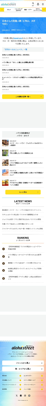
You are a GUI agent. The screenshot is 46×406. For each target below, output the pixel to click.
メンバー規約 (27, 389)
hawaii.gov (18, 38)
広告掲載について (6, 380)
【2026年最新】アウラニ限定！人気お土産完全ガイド (24, 278)
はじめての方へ (28, 375)
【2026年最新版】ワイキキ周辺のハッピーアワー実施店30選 (24, 248)
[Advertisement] (13, 326)
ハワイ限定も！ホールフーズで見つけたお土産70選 (24, 256)
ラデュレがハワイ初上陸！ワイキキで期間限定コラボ (20, 214)
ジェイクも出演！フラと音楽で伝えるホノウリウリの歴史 (21, 219)
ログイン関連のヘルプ (29, 380)
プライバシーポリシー (29, 384)
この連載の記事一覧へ (23, 96)
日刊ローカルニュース (18, 30)
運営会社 (4, 375)
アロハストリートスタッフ (9, 384)
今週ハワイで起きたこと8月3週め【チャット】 (18, 224)
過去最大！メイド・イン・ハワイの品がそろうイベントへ (21, 210)
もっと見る (23, 192)
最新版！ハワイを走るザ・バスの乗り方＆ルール (24, 263)
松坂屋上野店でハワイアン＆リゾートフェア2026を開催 (24, 270)
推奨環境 (4, 389)
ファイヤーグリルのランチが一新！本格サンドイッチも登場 (22, 229)
